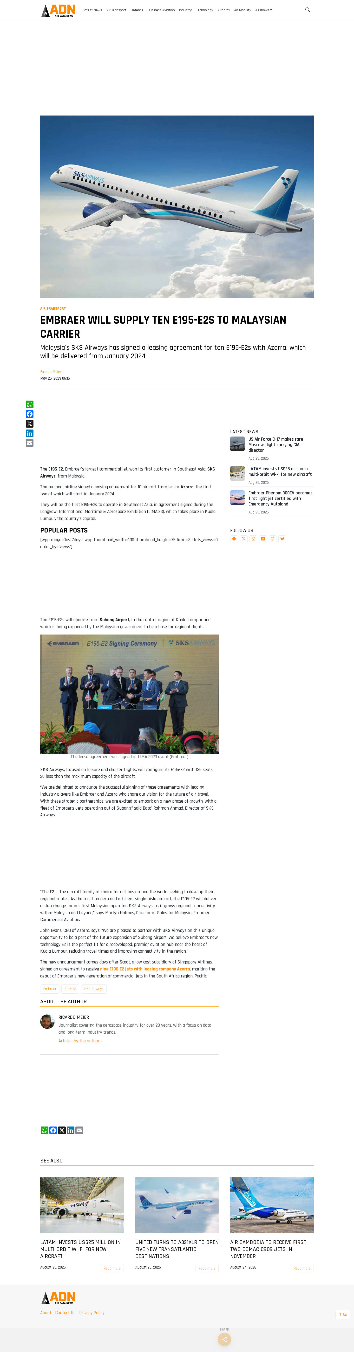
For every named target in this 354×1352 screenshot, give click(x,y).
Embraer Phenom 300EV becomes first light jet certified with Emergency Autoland (281, 498)
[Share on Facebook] (234, 539)
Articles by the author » (81, 1041)
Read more (112, 1268)
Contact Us (65, 1313)
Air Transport (53, 308)
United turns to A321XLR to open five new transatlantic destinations (177, 1249)
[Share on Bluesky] (282, 539)
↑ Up (343, 1314)
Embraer (49, 988)
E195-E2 (70, 988)
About (45, 1313)
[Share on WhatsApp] (272, 539)
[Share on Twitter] (244, 539)
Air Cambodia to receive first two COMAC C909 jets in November (268, 1249)
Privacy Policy (92, 1313)
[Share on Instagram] (253, 539)
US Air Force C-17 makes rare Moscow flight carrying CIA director (276, 444)
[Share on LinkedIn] (263, 539)
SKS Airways (94, 988)
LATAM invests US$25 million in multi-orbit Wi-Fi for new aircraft (280, 472)
